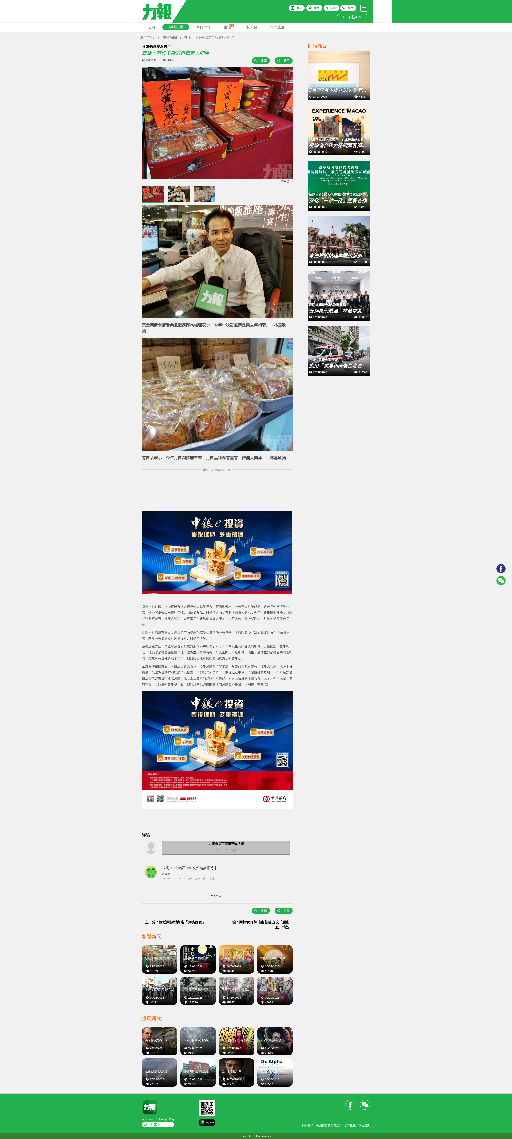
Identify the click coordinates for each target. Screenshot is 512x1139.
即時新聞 (176, 27)
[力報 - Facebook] (501, 569)
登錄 (233, 850)
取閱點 (251, 27)
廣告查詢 (364, 1125)
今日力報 (203, 27)
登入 (299, 8)
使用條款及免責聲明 (329, 1125)
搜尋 (317, 8)
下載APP (354, 17)
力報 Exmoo (159, 1125)
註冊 (219, 850)
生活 (229, 26)
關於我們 (307, 1125)
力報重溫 (277, 27)
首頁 (151, 27)
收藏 (264, 60)
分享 (287, 60)
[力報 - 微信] (501, 581)
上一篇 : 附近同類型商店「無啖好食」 (175, 922)
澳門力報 (147, 37)
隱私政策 (350, 1125)
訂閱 (334, 8)
